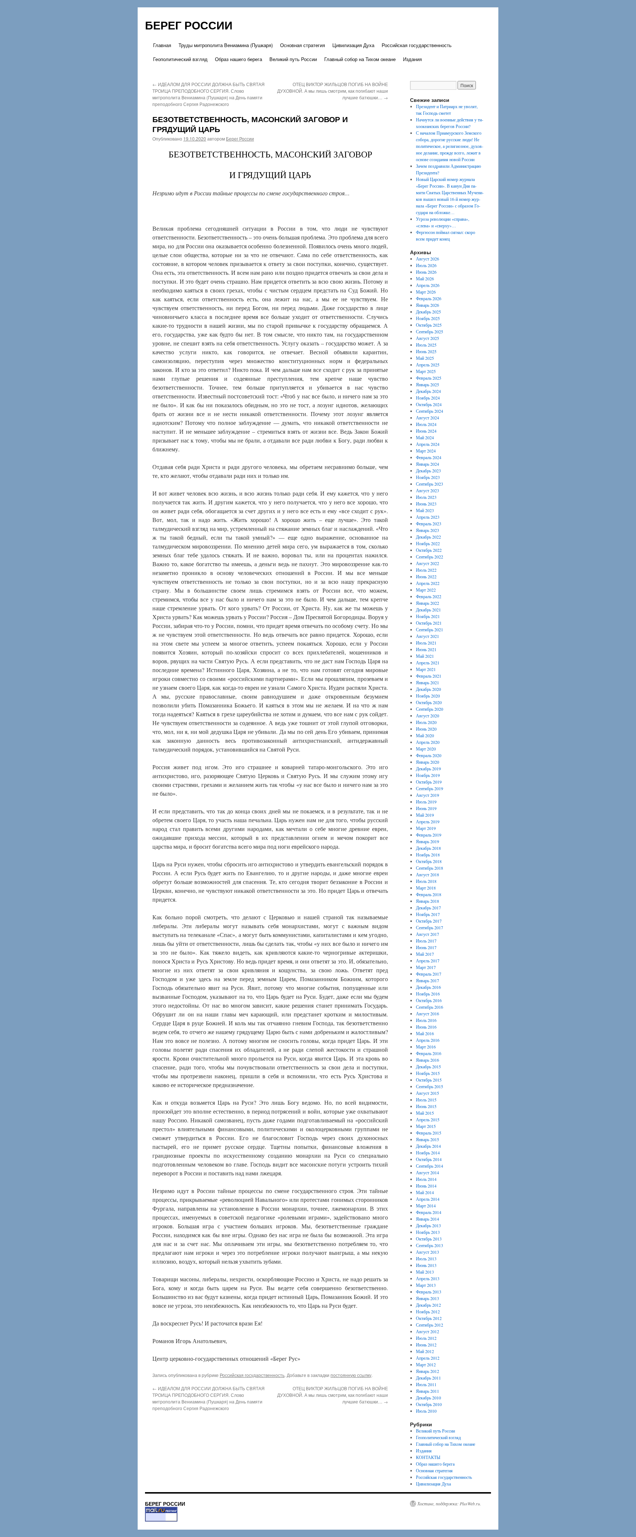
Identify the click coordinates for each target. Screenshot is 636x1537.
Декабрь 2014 (428, 1146)
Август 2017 (427, 934)
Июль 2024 (426, 424)
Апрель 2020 (427, 742)
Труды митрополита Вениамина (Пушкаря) (226, 45)
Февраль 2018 (428, 894)
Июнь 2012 (426, 1345)
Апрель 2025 (427, 365)
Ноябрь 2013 (428, 1232)
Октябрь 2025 (429, 325)
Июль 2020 (426, 722)
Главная (162, 45)
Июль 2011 (426, 1384)
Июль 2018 (426, 881)
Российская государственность (417, 45)
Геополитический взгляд (180, 59)
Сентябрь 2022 (429, 557)
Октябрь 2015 (429, 1080)
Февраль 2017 (428, 974)
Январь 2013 (427, 1298)
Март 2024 (426, 451)
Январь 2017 (427, 980)
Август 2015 (427, 1093)
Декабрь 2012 (428, 1305)
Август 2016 (427, 1013)
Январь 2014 (427, 1219)
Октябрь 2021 (429, 623)
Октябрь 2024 (429, 404)
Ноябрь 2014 (428, 1153)
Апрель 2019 (427, 821)
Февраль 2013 (428, 1292)
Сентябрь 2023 (429, 484)
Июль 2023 (426, 497)
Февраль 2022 (428, 596)
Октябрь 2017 (429, 921)
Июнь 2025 (426, 351)
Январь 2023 (427, 530)
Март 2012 (426, 1364)
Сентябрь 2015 (429, 1086)
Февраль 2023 (428, 523)
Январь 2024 (427, 464)
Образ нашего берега (238, 59)
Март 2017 (426, 967)
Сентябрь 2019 (429, 788)
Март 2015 (426, 1126)
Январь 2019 (427, 841)
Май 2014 (425, 1192)
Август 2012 (427, 1331)
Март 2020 (426, 749)
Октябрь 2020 (429, 702)
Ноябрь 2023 (428, 477)
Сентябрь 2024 (429, 411)
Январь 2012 (427, 1371)
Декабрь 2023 (428, 470)
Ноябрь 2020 (428, 696)
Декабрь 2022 (428, 537)
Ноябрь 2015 (428, 1073)
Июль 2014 (426, 1179)
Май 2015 (425, 1113)
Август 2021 (427, 636)
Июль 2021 (426, 643)
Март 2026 (426, 292)
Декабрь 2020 (428, 689)
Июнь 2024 (426, 431)
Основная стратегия (302, 45)
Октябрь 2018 (429, 861)
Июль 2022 (426, 570)
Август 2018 (427, 874)
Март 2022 (426, 590)
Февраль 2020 (428, 755)
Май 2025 (425, 358)
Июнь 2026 (426, 272)
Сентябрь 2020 (429, 709)
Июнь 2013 (426, 1265)
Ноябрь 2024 (428, 398)
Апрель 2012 (427, 1358)
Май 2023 (425, 510)
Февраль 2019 (428, 835)
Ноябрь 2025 (428, 318)
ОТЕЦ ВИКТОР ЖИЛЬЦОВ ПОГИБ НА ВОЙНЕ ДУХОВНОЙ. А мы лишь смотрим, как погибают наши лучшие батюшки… (332, 90)
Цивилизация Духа (353, 45)
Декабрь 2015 (428, 1066)
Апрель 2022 (427, 583)
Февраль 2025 (428, 378)
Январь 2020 (427, 762)
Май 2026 (425, 278)
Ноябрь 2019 (428, 775)
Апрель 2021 (427, 662)
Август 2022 (427, 563)
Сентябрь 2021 (429, 629)
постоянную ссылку (351, 1375)
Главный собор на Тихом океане (360, 59)
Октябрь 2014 (429, 1159)
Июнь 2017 (426, 947)
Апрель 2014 (427, 1199)
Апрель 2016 (427, 1040)
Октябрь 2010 (429, 1404)
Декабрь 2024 (428, 391)
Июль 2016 (426, 1020)
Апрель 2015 (427, 1119)
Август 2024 (427, 417)
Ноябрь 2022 (428, 543)
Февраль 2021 (428, 676)
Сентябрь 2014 (429, 1166)
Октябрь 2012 (429, 1318)
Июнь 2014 (426, 1186)
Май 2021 (425, 656)
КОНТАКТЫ (428, 1457)
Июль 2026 (426, 265)
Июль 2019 (426, 802)
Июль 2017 (426, 941)
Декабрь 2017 (428, 908)
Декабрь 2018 (428, 848)
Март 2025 (426, 371)
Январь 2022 (427, 603)
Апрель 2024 (427, 444)
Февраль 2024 (428, 457)
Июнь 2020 (426, 729)
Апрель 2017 (427, 960)
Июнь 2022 (426, 576)
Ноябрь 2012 (428, 1311)
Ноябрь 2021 (428, 616)
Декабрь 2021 (428, 610)
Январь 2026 (427, 305)
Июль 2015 (426, 1100)
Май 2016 (425, 1033)
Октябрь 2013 (429, 1239)
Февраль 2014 (428, 1212)
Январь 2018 (427, 901)
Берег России (240, 138)
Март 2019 (426, 828)
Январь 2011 (427, 1391)
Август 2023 (427, 490)
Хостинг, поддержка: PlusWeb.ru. (449, 1503)
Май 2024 (425, 437)
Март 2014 (426, 1205)
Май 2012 (425, 1351)
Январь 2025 (427, 384)
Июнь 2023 (426, 504)
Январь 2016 (427, 1060)
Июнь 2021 (426, 649)
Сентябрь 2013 (429, 1245)
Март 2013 (426, 1285)
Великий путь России (293, 59)
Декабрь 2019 (428, 768)
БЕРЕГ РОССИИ (189, 25)
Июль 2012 (426, 1338)
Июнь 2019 (426, 808)
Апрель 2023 (427, 517)
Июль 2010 (426, 1411)
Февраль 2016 (428, 1053)
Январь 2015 (427, 1139)
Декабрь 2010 (428, 1398)
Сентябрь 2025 (429, 331)
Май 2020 (425, 735)
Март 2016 (426, 1047)
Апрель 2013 (427, 1278)
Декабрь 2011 (428, 1378)
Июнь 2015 (426, 1106)
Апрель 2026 (427, 285)
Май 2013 (425, 1272)
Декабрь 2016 (428, 987)
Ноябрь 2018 (428, 855)
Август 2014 (427, 1172)
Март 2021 (426, 669)
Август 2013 (427, 1252)
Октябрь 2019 (429, 782)
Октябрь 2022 (429, 550)
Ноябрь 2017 (428, 914)
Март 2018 (426, 888)
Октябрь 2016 (429, 1000)
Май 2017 (425, 954)
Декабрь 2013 (428, 1225)
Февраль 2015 (428, 1133)
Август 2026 (427, 259)
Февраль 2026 (428, 298)
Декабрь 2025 (428, 312)
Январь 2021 (427, 682)
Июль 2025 (426, 345)
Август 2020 (427, 715)
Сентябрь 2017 (429, 927)
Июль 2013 (426, 1258)
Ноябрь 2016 (428, 994)
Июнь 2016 (426, 1027)
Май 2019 (425, 815)
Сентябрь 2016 (429, 1007)
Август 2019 (427, 795)
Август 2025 (427, 338)
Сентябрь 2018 (429, 868)
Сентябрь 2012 (429, 1325)
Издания (412, 59)
